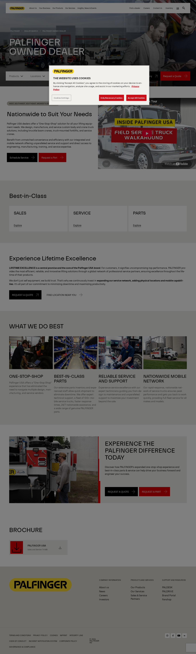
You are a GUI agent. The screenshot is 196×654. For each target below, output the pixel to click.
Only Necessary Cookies (111, 98)
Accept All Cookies (136, 98)
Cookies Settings (61, 98)
